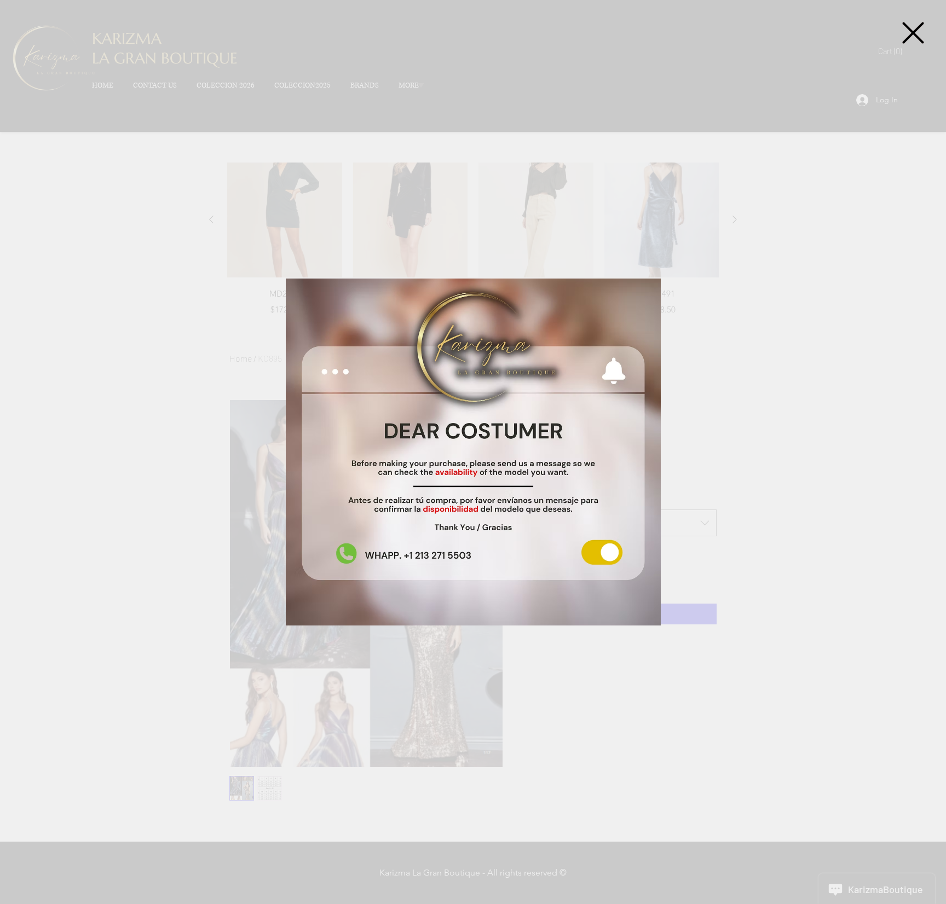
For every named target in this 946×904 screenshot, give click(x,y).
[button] (913, 33)
